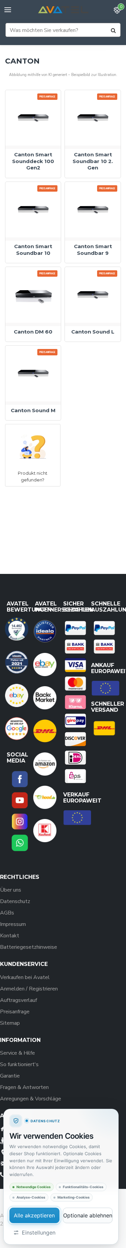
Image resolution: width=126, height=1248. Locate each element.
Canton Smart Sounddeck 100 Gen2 (33, 161)
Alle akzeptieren (34, 1215)
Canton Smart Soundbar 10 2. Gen (93, 161)
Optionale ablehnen (87, 1215)
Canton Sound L (92, 331)
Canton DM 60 (33, 331)
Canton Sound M (33, 410)
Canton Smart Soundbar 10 (33, 249)
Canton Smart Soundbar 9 (93, 249)
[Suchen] (113, 30)
